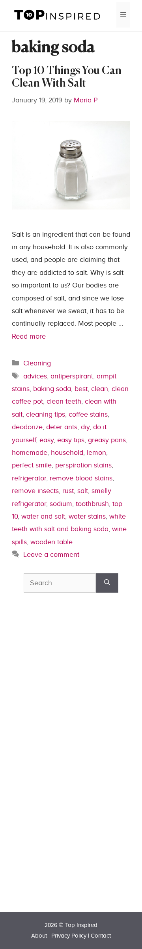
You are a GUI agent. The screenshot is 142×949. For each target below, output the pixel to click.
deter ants (61, 427)
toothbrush (92, 504)
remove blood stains (81, 478)
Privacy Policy (68, 935)
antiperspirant (71, 376)
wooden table (51, 542)
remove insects (35, 491)
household (67, 453)
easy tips (70, 440)
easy (46, 440)
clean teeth (64, 401)
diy (85, 427)
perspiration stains (83, 465)
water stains (87, 516)
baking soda (52, 389)
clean (99, 389)
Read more (29, 336)
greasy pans (107, 440)
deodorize (27, 427)
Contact (101, 935)
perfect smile (32, 465)
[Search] (107, 583)
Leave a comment (51, 554)
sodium (61, 504)
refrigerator (29, 478)
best (81, 389)
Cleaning (37, 363)
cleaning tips (45, 414)
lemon (96, 453)
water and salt (43, 516)
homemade (29, 453)
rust (68, 491)
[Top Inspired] (57, 14)
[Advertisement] (83, 766)
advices (35, 376)
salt (82, 491)
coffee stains (88, 414)
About (39, 935)
